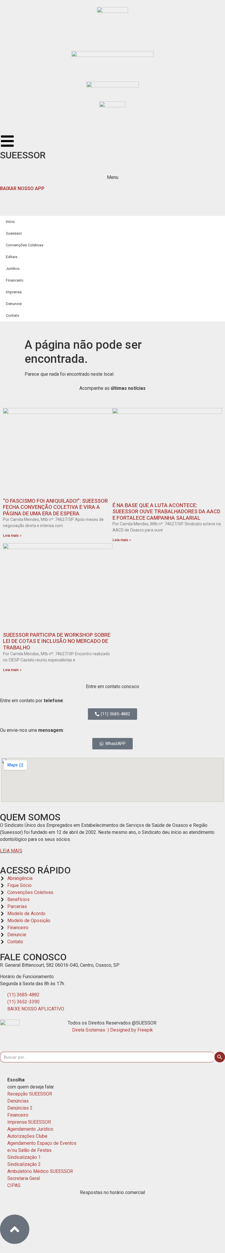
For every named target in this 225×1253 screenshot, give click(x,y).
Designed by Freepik (131, 1030)
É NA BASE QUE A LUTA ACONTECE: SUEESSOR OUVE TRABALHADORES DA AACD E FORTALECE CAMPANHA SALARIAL (166, 511)
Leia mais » (12, 536)
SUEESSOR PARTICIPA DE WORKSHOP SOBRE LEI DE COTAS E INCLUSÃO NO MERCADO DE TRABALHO (56, 641)
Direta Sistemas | (91, 1030)
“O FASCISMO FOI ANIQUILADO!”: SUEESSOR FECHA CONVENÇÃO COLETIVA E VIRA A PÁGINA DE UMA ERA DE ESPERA (55, 507)
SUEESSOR (23, 155)
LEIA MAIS (11, 851)
